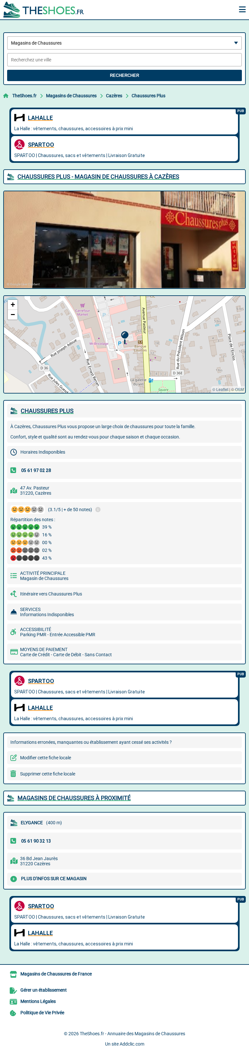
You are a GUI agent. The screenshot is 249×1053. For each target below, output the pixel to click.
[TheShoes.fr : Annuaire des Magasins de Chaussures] (43, 10)
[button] (125, 337)
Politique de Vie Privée (42, 1012)
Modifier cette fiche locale (45, 757)
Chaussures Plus (148, 95)
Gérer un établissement (43, 990)
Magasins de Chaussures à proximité (74, 798)
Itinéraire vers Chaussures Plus (51, 593)
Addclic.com (132, 1044)
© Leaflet (220, 389)
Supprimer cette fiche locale (47, 773)
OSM (239, 389)
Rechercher (124, 75)
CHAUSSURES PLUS (47, 410)
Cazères (114, 95)
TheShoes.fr (24, 95)
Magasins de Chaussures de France (56, 973)
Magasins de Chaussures (71, 95)
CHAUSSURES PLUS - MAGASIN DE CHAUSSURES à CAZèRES (98, 176)
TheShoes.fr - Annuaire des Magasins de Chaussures (132, 1033)
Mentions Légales (38, 1001)
